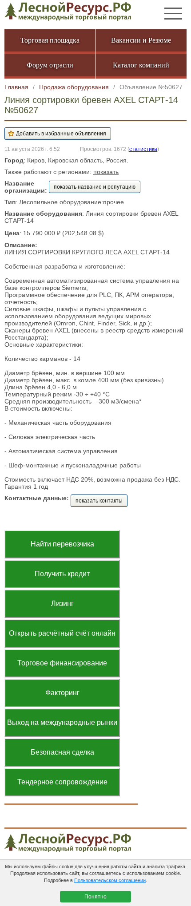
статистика (143, 149)
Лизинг (62, 603)
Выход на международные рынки (62, 722)
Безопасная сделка (62, 752)
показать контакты (99, 501)
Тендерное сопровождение (62, 782)
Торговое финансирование (62, 663)
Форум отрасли (50, 65)
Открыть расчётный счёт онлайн (62, 633)
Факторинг (62, 692)
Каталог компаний (141, 65)
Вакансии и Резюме (141, 40)
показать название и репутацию (94, 187)
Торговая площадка (50, 40)
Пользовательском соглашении (110, 880)
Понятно (95, 897)
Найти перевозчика (62, 544)
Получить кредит (62, 574)
